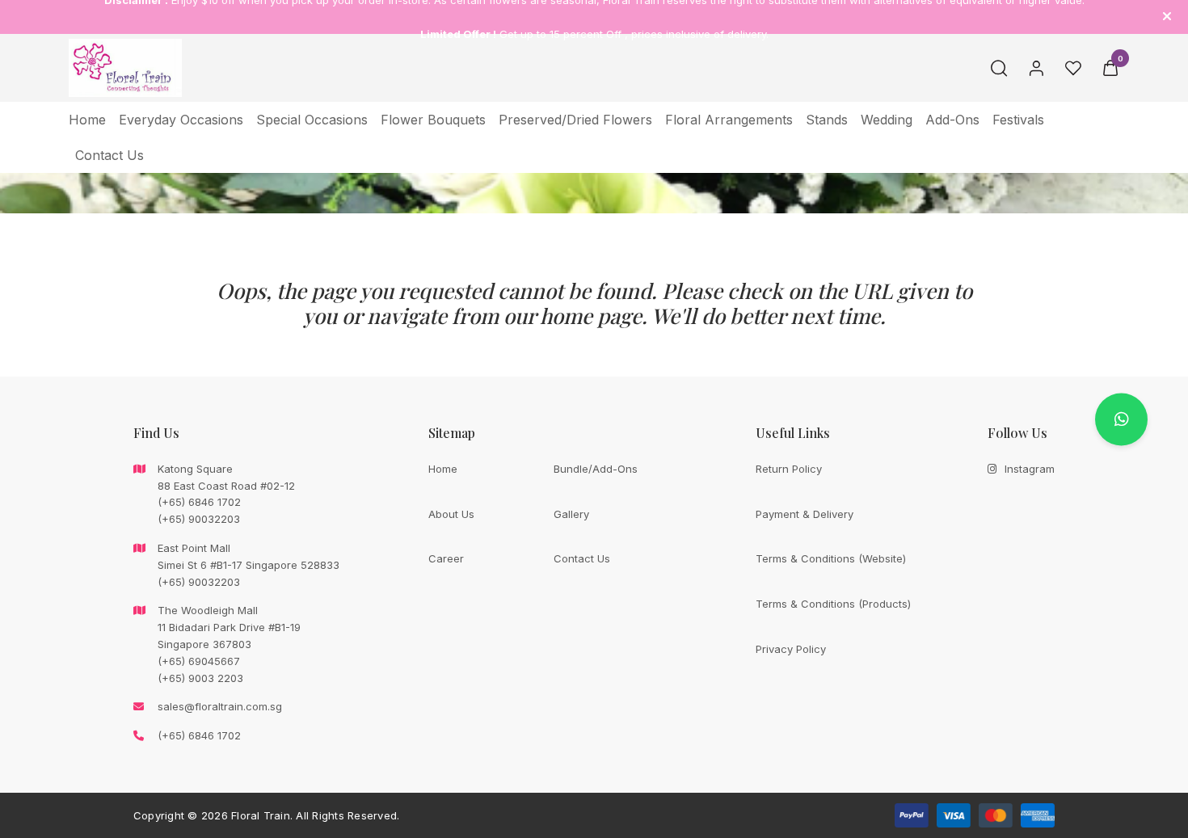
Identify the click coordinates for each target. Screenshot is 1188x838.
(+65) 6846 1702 (199, 735)
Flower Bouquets (433, 120)
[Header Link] (1167, 16)
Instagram (1030, 468)
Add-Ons (952, 120)
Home (87, 120)
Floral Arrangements (729, 120)
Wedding (886, 120)
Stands (827, 120)
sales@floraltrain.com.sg (220, 706)
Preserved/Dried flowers (575, 120)
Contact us (109, 155)
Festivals (1018, 120)
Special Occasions (312, 120)
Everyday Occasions (181, 120)
